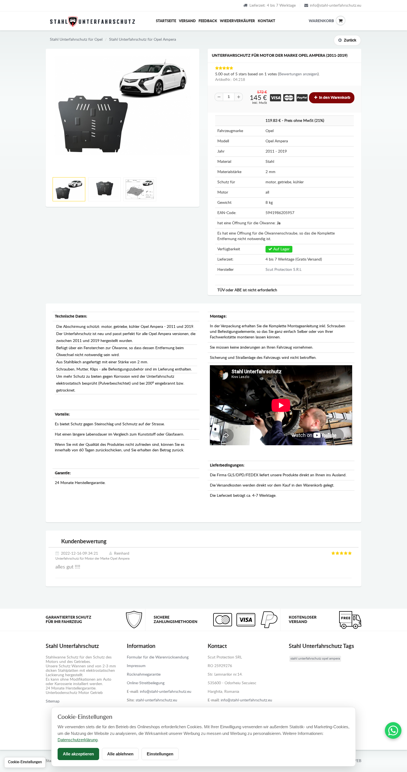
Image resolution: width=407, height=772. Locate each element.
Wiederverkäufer (237, 21)
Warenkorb (313, 21)
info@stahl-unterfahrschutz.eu (335, 5)
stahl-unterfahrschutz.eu (156, 700)
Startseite (166, 21)
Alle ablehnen (120, 754)
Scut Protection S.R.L (284, 270)
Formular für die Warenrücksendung (158, 657)
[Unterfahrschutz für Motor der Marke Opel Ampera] (122, 105)
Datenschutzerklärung (77, 739)
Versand (187, 21)
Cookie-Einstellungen (25, 762)
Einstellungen (160, 754)
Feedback (208, 21)
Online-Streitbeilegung (145, 683)
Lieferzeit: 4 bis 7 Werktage (272, 5)
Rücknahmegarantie (144, 674)
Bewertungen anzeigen (298, 74)
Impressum (136, 666)
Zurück (350, 40)
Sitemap (53, 701)
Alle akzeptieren (78, 754)
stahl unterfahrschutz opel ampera (315, 658)
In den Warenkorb (334, 98)
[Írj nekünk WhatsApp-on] (393, 730)
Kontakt (266, 21)
